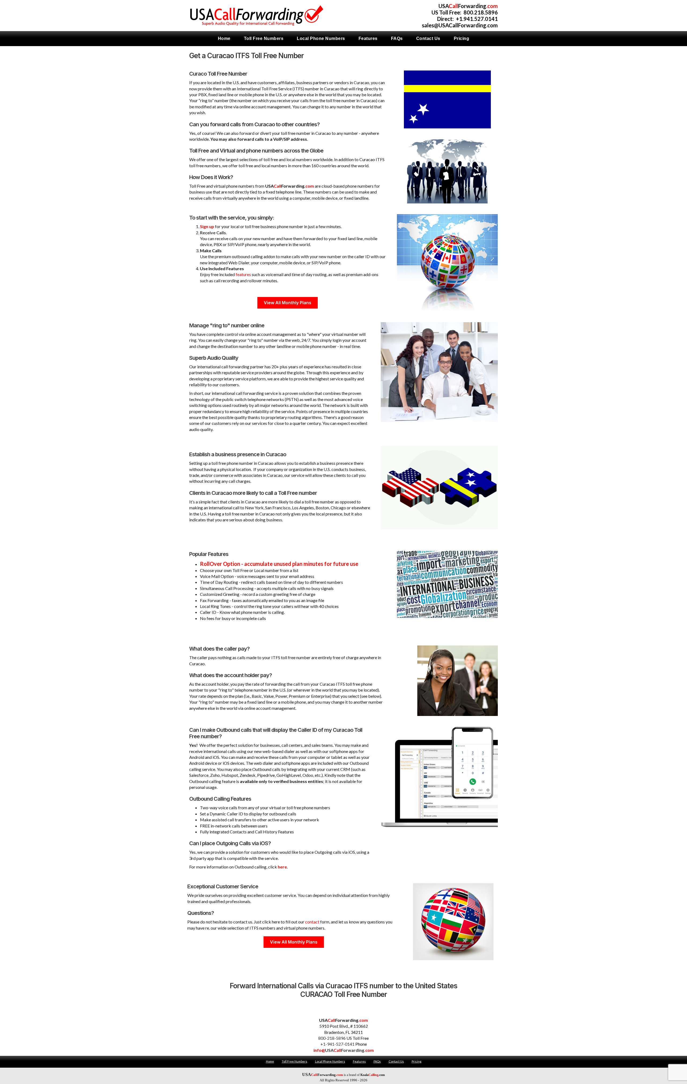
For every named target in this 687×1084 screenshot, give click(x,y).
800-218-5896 (332, 1038)
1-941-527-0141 (339, 1043)
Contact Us (396, 1061)
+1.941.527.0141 (477, 19)
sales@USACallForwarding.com (460, 25)
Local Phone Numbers (330, 1061)
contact (312, 921)
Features (359, 1061)
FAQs (377, 1061)
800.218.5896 (480, 12)
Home (270, 1061)
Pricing (416, 1061)
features (243, 274)
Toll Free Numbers (294, 1061)
